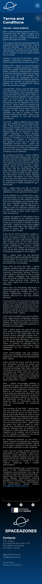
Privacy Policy (8, 562)
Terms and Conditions (12, 565)
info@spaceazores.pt (15, 486)
